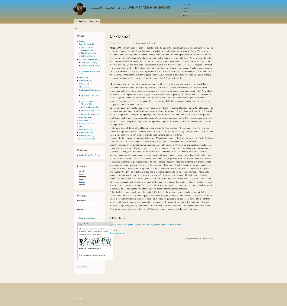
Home (76, 28)
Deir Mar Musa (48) (86, 44)
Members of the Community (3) (87, 48)
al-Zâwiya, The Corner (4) (89, 114)
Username (81, 200)
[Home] (80, 9)
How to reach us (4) (86, 135)
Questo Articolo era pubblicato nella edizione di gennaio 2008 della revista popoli (146, 224)
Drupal (86, 298)
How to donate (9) (86, 132)
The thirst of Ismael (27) (90, 110)
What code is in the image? (90, 248)
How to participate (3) (87, 129)
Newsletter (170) (85, 80)
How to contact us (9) (87, 138)
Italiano (82, 182)
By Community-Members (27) (87, 102)
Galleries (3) (84, 84)
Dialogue (186, 4)
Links (81, 126)
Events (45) (83, 77)
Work (185, 15)
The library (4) (84, 87)
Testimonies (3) (85, 120)
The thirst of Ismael (117, 233)
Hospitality (187, 8)
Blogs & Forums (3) (86, 123)
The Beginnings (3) (88, 53)
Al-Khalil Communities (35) (90, 59)
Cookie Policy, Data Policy (87, 21)
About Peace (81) (85, 117)
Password (81, 209)
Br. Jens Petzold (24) (91, 107)
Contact (82, 41)
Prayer (185, 11)
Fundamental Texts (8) (89, 62)
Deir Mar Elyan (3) (88, 56)
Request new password (87, 218)
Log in (185, 238)
